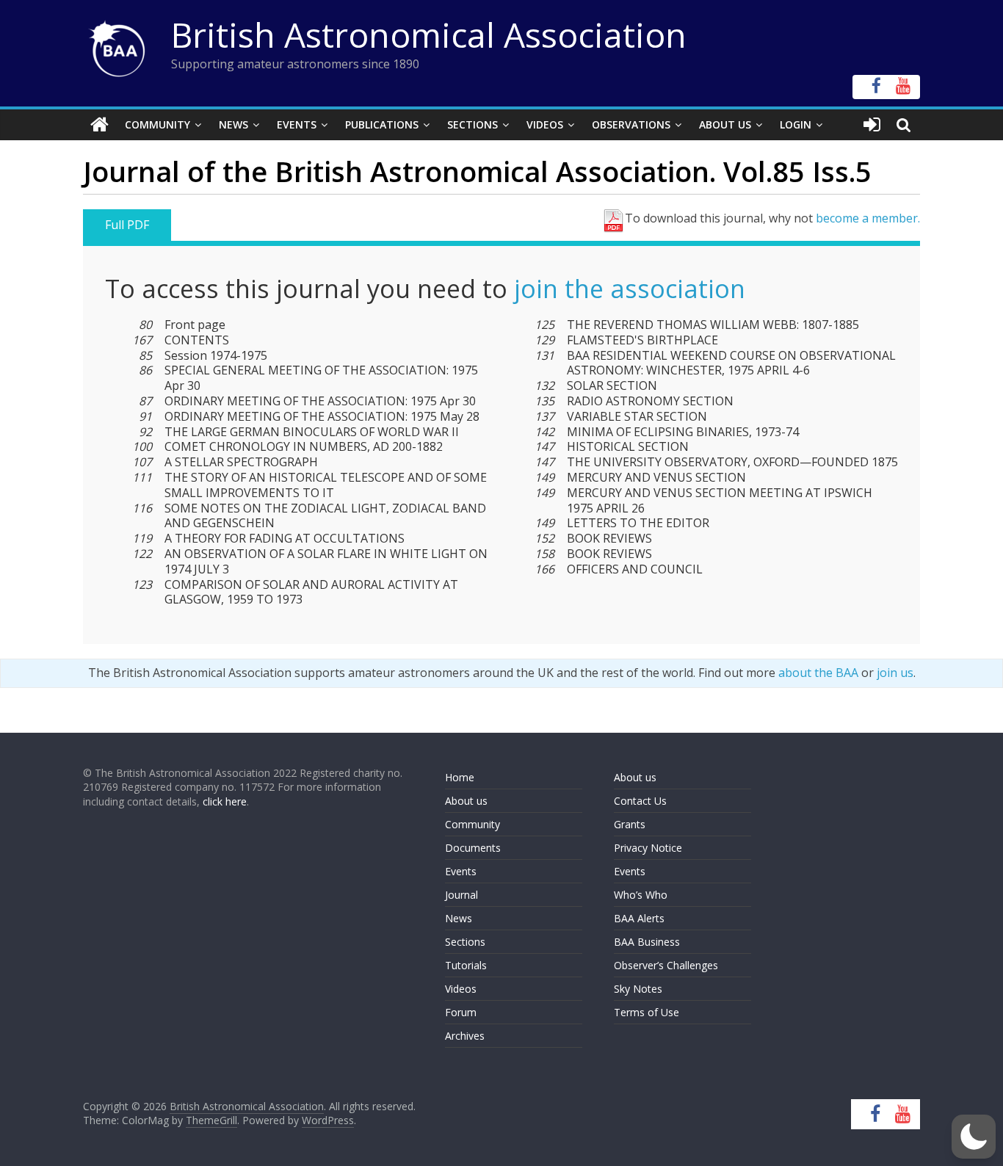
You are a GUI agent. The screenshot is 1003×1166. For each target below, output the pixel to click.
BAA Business (647, 942)
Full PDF (127, 225)
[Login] (872, 124)
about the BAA (818, 673)
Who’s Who (640, 895)
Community (157, 124)
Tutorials (466, 965)
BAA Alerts (639, 918)
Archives (465, 1036)
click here (225, 801)
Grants (629, 824)
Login (795, 124)
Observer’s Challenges (666, 965)
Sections (472, 124)
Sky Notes (638, 989)
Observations (631, 124)
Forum (461, 1012)
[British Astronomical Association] (99, 124)
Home (459, 777)
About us (466, 801)
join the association (629, 288)
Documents (473, 848)
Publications (382, 124)
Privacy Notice (648, 848)
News (233, 124)
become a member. (868, 218)
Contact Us (640, 801)
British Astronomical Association (429, 34)
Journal (461, 895)
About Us (725, 124)
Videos (544, 124)
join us (895, 673)
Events (296, 124)
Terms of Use (646, 1012)
